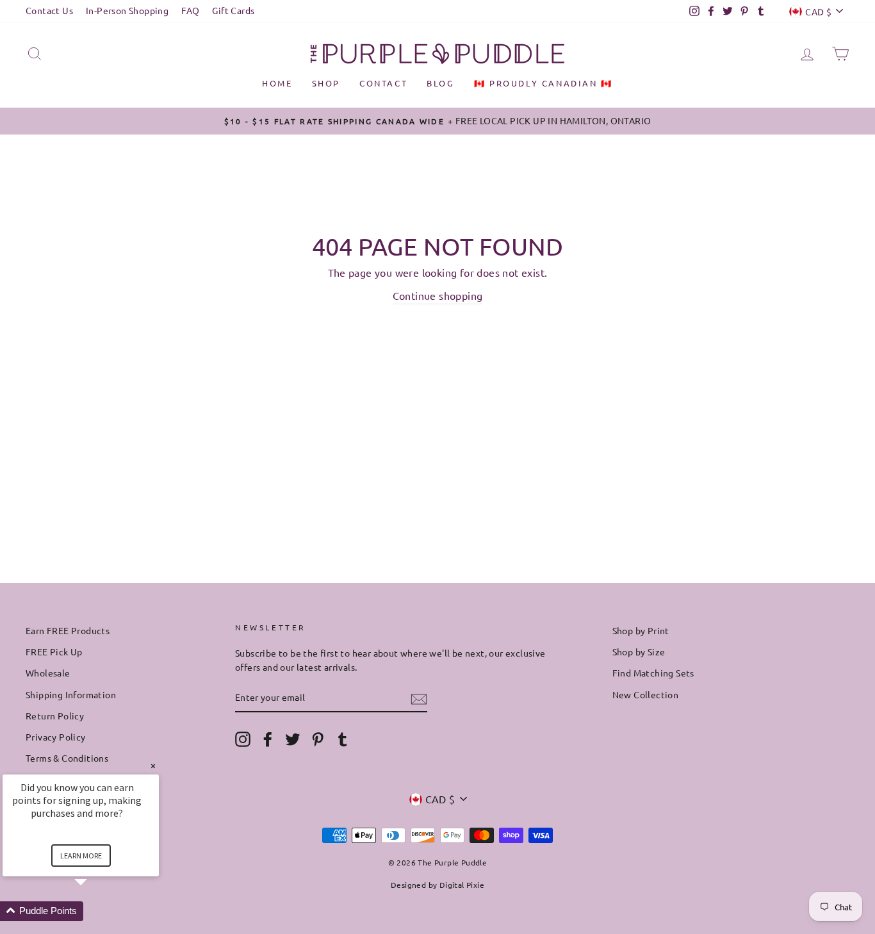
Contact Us (49, 10)
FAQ (190, 10)
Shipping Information (71, 694)
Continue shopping (438, 295)
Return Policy (55, 715)
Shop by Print (640, 630)
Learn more (81, 855)
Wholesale (48, 672)
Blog (440, 83)
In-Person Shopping (127, 10)
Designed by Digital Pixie (437, 885)
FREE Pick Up (54, 651)
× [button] (153, 766)
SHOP (326, 83)
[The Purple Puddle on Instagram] (242, 739)
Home (277, 83)
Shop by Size (639, 651)
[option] (437, 121)
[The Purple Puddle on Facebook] (267, 739)
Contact (383, 83)
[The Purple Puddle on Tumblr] (342, 739)
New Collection (645, 694)
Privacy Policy (56, 736)
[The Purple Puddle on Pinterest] (317, 739)
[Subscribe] (419, 698)
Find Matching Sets (653, 672)
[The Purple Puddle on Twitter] (292, 739)
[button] (96, 911)
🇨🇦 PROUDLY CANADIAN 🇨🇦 (543, 83)
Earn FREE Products (68, 630)
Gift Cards (233, 10)
